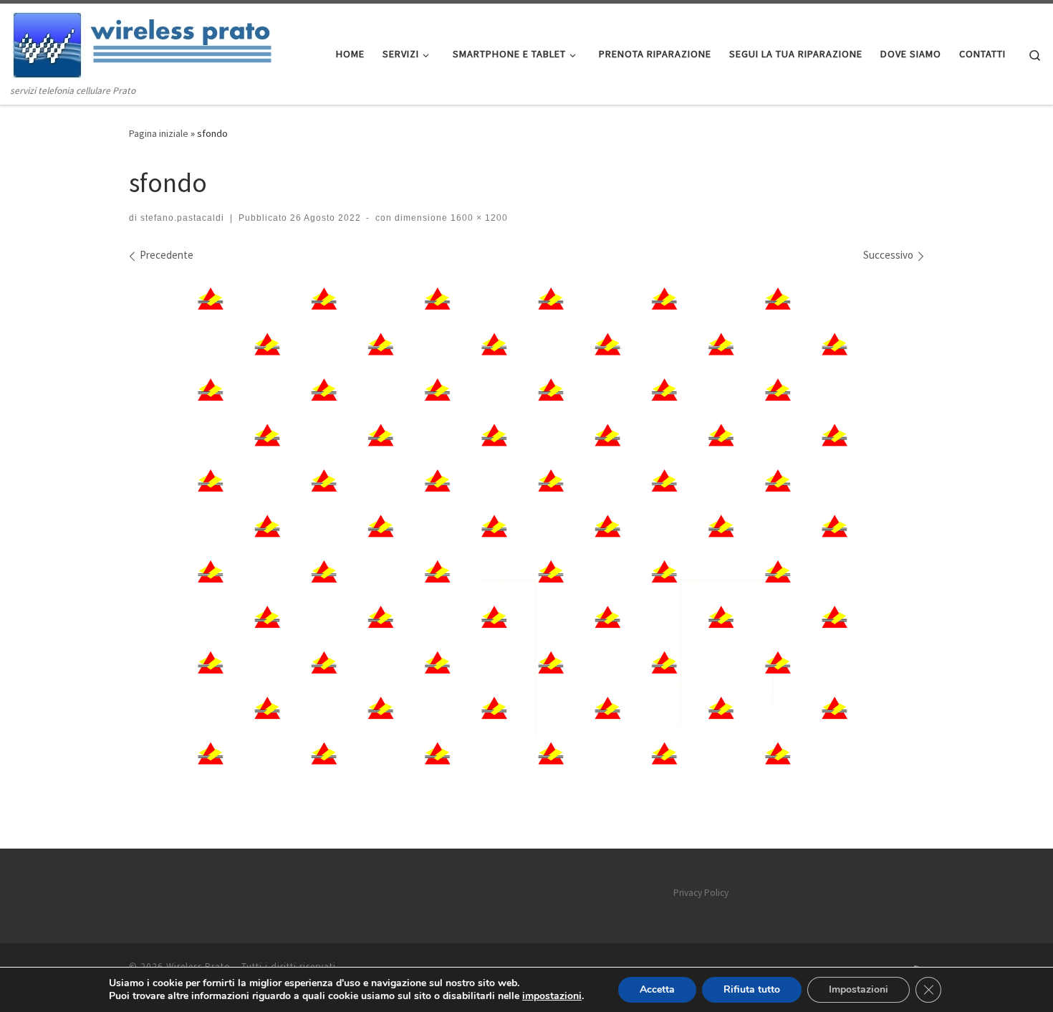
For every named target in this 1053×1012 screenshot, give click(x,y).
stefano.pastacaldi (182, 218)
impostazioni (552, 996)
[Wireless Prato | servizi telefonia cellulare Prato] (154, 43)
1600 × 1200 (478, 218)
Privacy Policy (701, 893)
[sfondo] (526, 533)
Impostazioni (858, 989)
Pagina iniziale (158, 133)
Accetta (657, 989)
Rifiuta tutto (751, 989)
